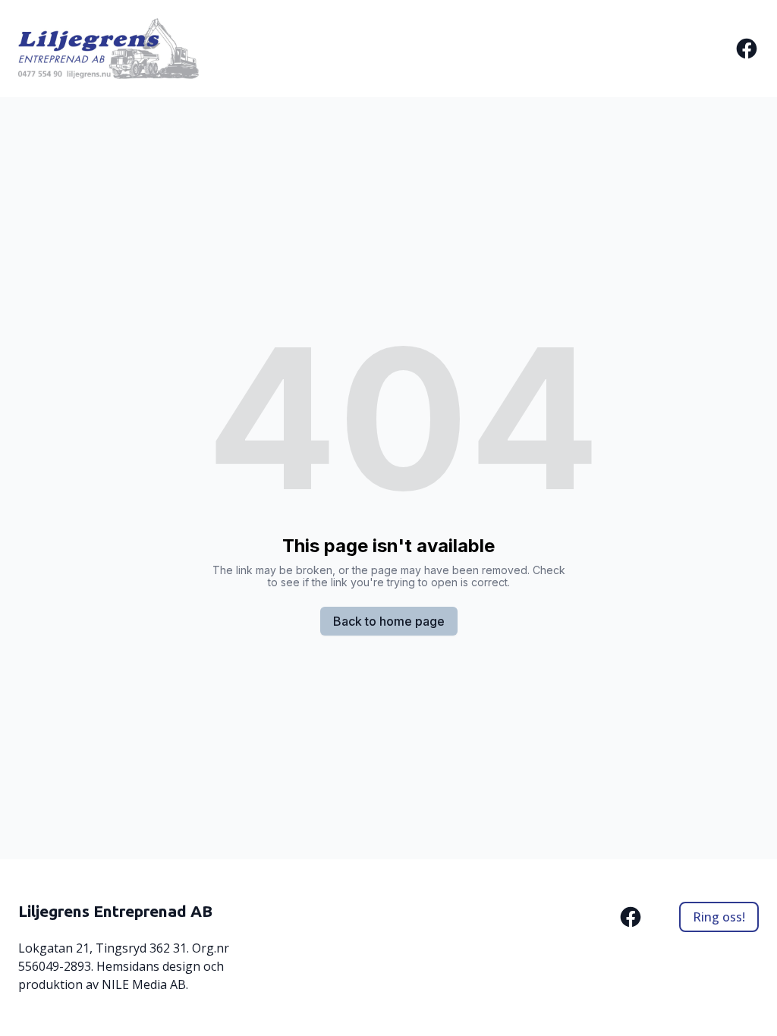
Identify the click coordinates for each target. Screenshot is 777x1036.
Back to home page (389, 621)
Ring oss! (719, 917)
